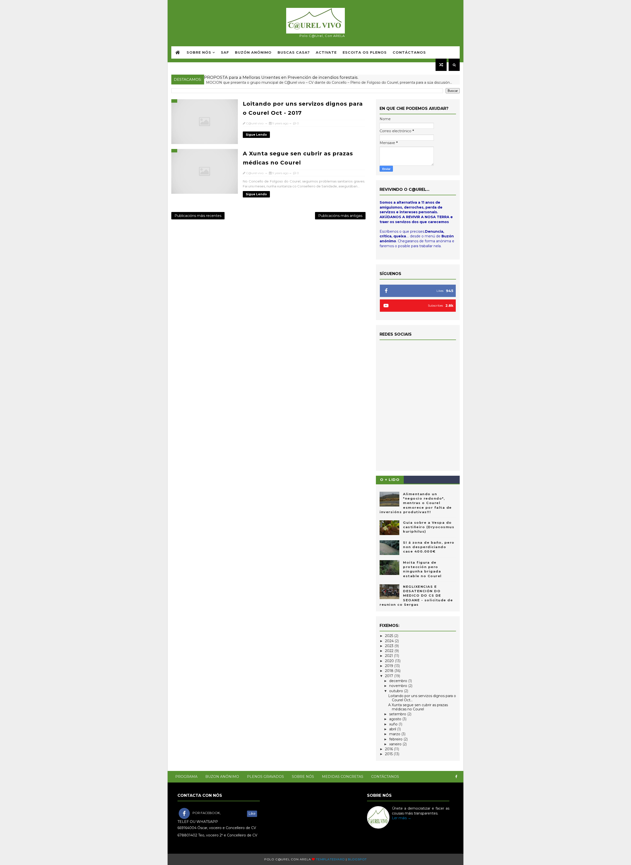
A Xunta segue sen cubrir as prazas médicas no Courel (418, 707)
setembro (398, 714)
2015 (389, 754)
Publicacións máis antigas (340, 215)
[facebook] (456, 776)
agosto (395, 719)
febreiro (396, 739)
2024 (390, 641)
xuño (394, 724)
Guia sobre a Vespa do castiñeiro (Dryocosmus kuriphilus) (428, 527)
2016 (389, 749)
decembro (398, 681)
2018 (389, 671)
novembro (398, 686)
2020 (390, 661)
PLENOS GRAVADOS (265, 776)
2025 (389, 636)
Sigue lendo (256, 134)
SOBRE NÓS (199, 52)
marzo (395, 734)
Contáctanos (385, 776)
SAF (225, 52)
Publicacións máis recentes (198, 215)
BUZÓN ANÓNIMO (253, 52)
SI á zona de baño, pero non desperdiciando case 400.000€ (429, 546)
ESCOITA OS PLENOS (365, 52)
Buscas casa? (294, 52)
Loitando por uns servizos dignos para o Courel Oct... (422, 698)
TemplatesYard (330, 859)
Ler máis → (401, 818)
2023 (389, 646)
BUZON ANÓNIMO (222, 776)
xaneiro (396, 744)
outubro (396, 691)
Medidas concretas (342, 776)
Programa (186, 776)
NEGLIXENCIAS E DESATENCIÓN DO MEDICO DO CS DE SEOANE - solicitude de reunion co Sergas (416, 595)
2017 (389, 676)
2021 (389, 655)
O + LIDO (390, 479)
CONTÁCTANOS (409, 52)
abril (393, 729)
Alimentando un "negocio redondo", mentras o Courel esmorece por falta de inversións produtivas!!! (416, 503)
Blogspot (357, 859)
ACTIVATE (326, 52)
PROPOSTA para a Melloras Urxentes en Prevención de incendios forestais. (281, 77)
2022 (389, 651)
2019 (389, 666)
